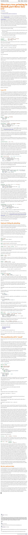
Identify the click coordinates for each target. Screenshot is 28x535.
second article (3, 19)
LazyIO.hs (4, 328)
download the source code (8, 129)
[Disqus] (14, 502)
